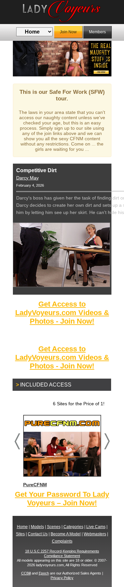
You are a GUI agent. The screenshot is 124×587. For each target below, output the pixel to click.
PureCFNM (35, 484)
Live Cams (95, 526)
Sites (20, 534)
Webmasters (95, 534)
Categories (73, 526)
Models (37, 526)
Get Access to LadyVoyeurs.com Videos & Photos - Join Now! (62, 312)
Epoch (44, 573)
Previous (22, 58)
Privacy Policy (62, 578)
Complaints (62, 541)
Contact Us (38, 534)
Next (101, 58)
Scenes (54, 526)
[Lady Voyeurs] (62, 12)
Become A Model (66, 534)
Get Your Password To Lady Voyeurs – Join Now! (62, 498)
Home (22, 526)
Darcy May (27, 177)
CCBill (26, 573)
